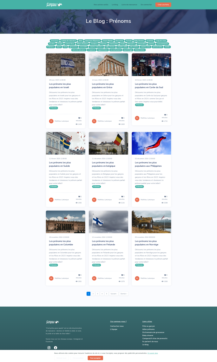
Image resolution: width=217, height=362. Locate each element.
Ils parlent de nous (150, 341)
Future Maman (108, 41)
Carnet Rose (69, 44)
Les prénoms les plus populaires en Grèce (103, 85)
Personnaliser (78, 358)
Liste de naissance (129, 4)
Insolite (52, 44)
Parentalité (142, 44)
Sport (59, 47)
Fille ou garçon (148, 326)
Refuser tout (61, 358)
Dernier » (124, 294)
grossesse (73, 47)
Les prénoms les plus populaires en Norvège (146, 243)
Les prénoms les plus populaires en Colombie (61, 243)
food (65, 47)
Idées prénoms (148, 329)
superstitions (103, 50)
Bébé (81, 41)
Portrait (129, 41)
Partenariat (114, 44)
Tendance (94, 44)
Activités (150, 41)
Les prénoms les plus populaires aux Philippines (148, 164)
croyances (91, 50)
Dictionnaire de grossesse (153, 332)
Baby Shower (139, 41)
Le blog (115, 4)
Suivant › (114, 294)
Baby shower (147, 335)
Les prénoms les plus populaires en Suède (60, 164)
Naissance (131, 44)
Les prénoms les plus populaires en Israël (60, 85)
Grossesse (55, 41)
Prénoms (103, 44)
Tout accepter (95, 358)
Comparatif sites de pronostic (154, 338)
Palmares (50, 47)
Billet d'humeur (82, 44)
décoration (134, 47)
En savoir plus (153, 353)
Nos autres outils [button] (101, 4)
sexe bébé (83, 47)
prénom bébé (157, 47)
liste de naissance (79, 50)
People (60, 44)
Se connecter (146, 4)
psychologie (128, 50)
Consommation (162, 44)
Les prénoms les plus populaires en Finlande (103, 243)
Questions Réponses (92, 41)
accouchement (115, 50)
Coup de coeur (161, 41)
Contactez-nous (117, 326)
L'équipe (113, 329)
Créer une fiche (163, 5)
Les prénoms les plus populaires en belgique (103, 164)
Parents (151, 44)
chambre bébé (122, 47)
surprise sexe (145, 47)
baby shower (110, 47)
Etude (122, 44)
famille (167, 47)
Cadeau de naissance (68, 41)
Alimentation (139, 50)
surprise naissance (96, 47)
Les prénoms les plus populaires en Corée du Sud (149, 85)
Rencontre (119, 41)
